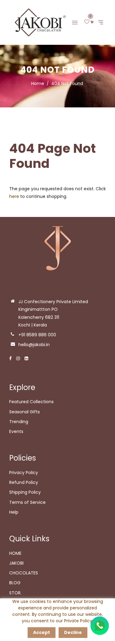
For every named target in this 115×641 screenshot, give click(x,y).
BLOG (15, 583)
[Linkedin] (26, 358)
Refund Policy (23, 482)
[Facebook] (10, 358)
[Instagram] (18, 358)
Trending (18, 422)
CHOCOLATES (23, 573)
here (14, 196)
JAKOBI (16, 563)
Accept (41, 632)
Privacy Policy (23, 472)
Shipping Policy (25, 492)
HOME (15, 553)
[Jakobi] (38, 22)
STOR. (15, 593)
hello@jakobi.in (34, 345)
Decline (73, 632)
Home (37, 83)
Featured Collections (31, 402)
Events (16, 431)
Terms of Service (27, 502)
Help (13, 512)
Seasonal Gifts (24, 412)
